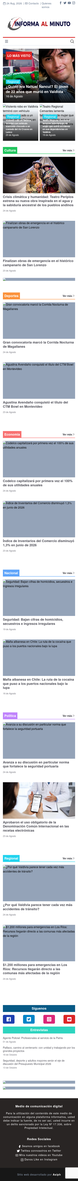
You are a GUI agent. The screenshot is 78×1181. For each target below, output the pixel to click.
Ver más (67, 150)
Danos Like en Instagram (41, 1159)
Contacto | (33, 5)
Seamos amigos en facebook (40, 1146)
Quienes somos (46, 5)
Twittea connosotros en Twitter (40, 1150)
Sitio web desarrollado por (39, 1174)
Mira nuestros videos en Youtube (40, 1155)
